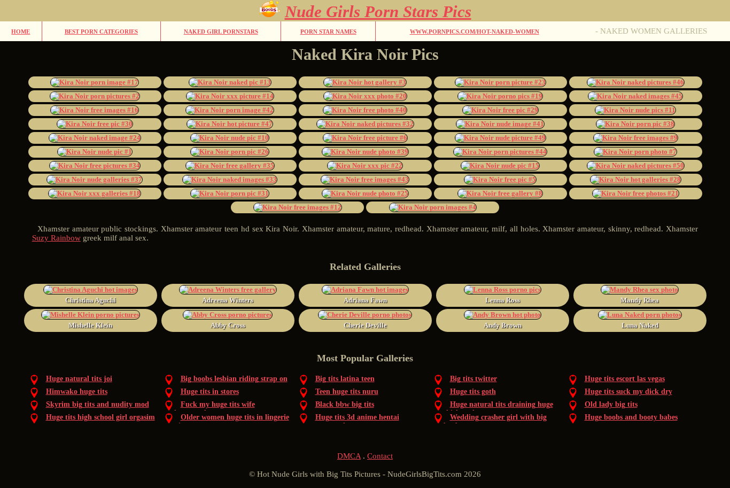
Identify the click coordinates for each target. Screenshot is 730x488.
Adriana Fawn (365, 300)
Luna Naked (640, 325)
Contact (380, 456)
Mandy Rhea (639, 300)
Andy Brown (503, 325)
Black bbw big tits (344, 404)
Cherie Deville (365, 325)
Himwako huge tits (76, 392)
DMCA (349, 456)
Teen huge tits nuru (346, 392)
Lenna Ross (502, 300)
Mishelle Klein (90, 325)
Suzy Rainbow (56, 238)
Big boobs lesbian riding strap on (234, 379)
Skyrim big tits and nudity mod (97, 404)
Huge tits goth (473, 392)
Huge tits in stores (210, 392)
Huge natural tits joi (79, 379)
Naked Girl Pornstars (221, 31)
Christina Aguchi (90, 300)
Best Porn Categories (101, 31)
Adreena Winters (227, 300)
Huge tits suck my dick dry (628, 392)
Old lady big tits (611, 404)
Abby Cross (228, 325)
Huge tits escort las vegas (625, 379)
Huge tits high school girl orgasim (100, 417)
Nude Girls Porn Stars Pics (378, 11)
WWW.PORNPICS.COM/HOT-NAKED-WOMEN (474, 31)
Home (20, 31)
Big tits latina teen (345, 379)
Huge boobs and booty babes (631, 417)
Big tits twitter (473, 379)
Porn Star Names (328, 31)
